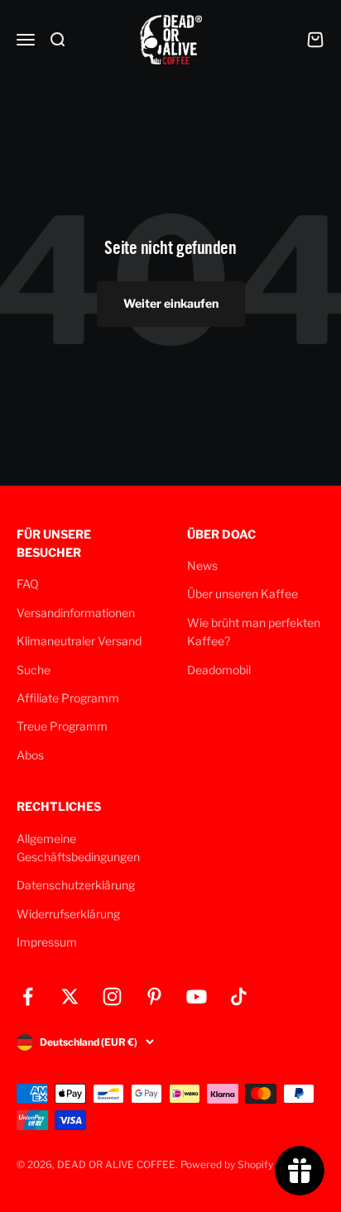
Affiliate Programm (68, 698)
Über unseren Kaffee (242, 594)
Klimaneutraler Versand (79, 641)
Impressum (47, 942)
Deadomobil (219, 670)
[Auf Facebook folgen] (28, 996)
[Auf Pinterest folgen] (154, 996)
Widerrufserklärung (68, 914)
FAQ (28, 584)
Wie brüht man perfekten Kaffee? (253, 632)
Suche (33, 670)
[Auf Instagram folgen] (112, 996)
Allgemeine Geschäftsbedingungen (78, 847)
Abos (30, 755)
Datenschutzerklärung (76, 885)
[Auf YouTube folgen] (196, 996)
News (202, 565)
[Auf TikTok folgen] (239, 996)
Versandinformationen (76, 613)
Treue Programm (62, 726)
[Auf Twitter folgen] (70, 996)
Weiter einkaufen (171, 303)
